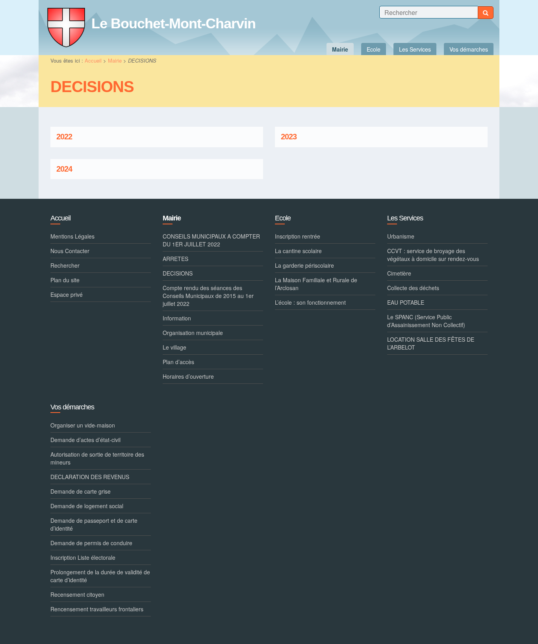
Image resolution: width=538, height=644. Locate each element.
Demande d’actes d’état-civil (85, 440)
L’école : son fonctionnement (310, 302)
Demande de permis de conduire (91, 543)
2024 (64, 169)
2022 (64, 137)
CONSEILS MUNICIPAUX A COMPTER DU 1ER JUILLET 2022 (211, 240)
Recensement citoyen (77, 594)
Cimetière (399, 273)
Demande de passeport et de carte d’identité (93, 524)
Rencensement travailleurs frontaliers (96, 609)
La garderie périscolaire (304, 265)
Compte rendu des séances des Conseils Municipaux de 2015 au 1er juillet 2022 (208, 295)
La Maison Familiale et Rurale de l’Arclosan (316, 284)
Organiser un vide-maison (82, 425)
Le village (174, 347)
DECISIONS (178, 273)
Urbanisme (400, 236)
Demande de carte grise (80, 491)
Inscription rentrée (297, 236)
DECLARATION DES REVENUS (89, 477)
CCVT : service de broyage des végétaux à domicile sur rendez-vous (433, 255)
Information (177, 318)
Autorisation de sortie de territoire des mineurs (97, 458)
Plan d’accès (178, 362)
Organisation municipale (193, 333)
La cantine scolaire (298, 251)
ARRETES (175, 259)
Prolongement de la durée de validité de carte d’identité (100, 576)
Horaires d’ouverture (188, 376)
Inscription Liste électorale (82, 557)
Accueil (93, 60)
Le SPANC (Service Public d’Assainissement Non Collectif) (426, 321)
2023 (289, 137)
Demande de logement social (86, 506)
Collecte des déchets (413, 288)
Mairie (115, 60)
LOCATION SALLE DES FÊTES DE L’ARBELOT (430, 343)
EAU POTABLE (405, 302)
